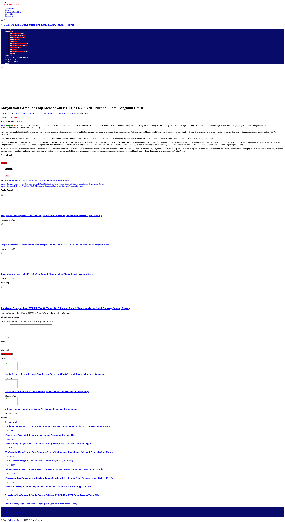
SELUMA (13, 49)
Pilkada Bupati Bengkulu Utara (32, 180)
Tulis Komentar (71, 113)
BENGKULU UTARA (18, 45)
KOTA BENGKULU (17, 35)
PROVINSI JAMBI (17, 33)
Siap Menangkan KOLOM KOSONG (56, 180)
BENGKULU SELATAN (19, 51)
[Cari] (2, 2)
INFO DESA (10, 55)
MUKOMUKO (15, 47)
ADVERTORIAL (11, 61)
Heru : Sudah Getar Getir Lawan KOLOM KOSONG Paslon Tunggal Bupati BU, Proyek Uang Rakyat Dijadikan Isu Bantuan (52, 184)
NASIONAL (60, 113)
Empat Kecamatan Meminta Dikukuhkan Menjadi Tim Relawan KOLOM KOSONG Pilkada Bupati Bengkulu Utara (55, 245)
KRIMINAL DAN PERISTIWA (16, 57)
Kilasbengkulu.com (17, 520)
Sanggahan (9, 16)
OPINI (7, 63)
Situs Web (4, 350)
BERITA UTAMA (40, 113)
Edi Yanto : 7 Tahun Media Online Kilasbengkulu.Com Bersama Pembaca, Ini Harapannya (47, 391)
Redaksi (8, 10)
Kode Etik (9, 14)
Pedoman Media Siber (13, 12)
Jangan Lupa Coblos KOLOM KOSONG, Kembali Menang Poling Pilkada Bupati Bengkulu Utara (47, 274)
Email (3, 346)
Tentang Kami (10, 8)
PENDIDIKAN (11, 59)
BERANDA (9, 29)
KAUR (12, 53)
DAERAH (9, 31)
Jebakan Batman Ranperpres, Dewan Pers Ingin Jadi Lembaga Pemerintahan (41, 409)
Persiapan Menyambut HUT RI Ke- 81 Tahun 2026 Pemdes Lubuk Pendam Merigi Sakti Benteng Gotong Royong (65, 308)
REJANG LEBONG (17, 37)
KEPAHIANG (15, 39)
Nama (3, 342)
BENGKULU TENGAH (19, 43)
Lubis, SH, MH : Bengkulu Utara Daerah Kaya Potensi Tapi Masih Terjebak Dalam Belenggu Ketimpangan (54, 374)
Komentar (5, 338)
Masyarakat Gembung (12, 180)
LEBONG (13, 41)
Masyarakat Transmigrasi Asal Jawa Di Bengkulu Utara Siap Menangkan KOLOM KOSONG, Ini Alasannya (51, 215)
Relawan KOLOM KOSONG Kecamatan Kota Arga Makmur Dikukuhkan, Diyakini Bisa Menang (42, 186)
